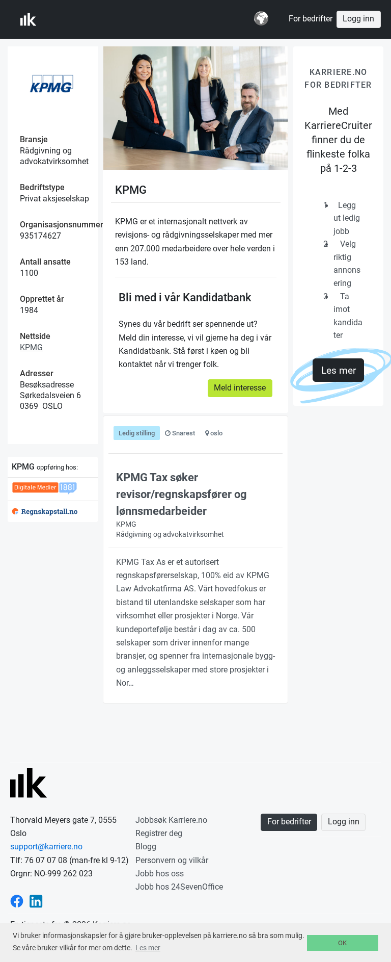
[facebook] (16, 900)
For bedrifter (310, 18)
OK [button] (342, 943)
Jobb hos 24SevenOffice (179, 887)
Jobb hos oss (159, 873)
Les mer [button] (147, 948)
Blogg (145, 846)
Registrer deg (158, 833)
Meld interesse (240, 388)
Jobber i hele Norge (70, 19)
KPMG (31, 347)
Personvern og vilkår (171, 860)
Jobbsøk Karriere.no (171, 820)
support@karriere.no (46, 846)
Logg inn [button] (358, 18)
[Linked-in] (36, 900)
